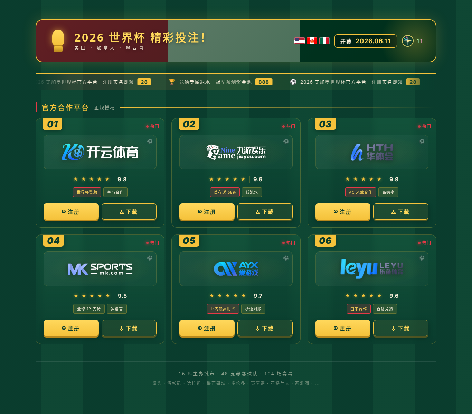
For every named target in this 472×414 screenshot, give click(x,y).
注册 (74, 211)
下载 (132, 211)
